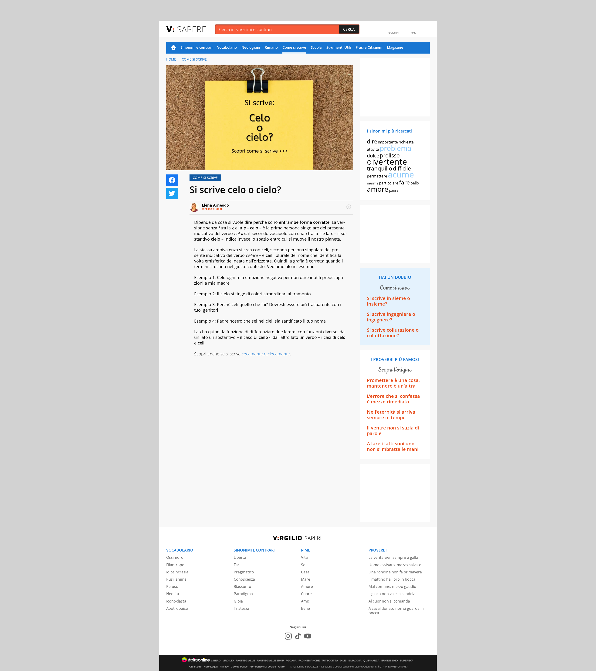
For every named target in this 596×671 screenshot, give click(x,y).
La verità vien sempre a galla (393, 557)
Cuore (306, 593)
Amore (307, 586)
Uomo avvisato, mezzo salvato (395, 564)
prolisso (390, 155)
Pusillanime (176, 579)
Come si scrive (294, 47)
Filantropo (175, 564)
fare (404, 182)
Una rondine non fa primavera (395, 572)
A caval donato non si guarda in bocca (396, 610)
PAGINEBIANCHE (309, 660)
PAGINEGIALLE (245, 660)
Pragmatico (244, 572)
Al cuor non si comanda (389, 601)
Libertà (240, 557)
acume (401, 174)
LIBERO (216, 660)
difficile (402, 168)
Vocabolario (227, 47)
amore (377, 189)
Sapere (191, 29)
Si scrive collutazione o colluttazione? (393, 333)
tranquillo (379, 168)
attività (373, 149)
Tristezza (241, 608)
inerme (372, 183)
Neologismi (250, 47)
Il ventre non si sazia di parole (393, 430)
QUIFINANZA (371, 660)
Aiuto (281, 666)
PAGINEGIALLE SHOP (270, 660)
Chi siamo (195, 666)
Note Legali (211, 666)
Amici (306, 601)
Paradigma (243, 593)
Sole (304, 564)
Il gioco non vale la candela (392, 593)
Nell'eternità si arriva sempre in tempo (391, 415)
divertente (387, 161)
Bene (305, 608)
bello (414, 183)
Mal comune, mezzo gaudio (392, 586)
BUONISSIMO (389, 660)
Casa (305, 572)
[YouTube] (308, 636)
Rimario (271, 47)
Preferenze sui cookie (263, 666)
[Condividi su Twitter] (172, 193)
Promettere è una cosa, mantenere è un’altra (393, 383)
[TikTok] (298, 636)
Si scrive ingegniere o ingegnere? (391, 317)
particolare (388, 183)
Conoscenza (244, 579)
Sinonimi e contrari (197, 47)
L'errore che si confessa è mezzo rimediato (393, 399)
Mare (305, 579)
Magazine (395, 47)
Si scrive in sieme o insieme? (388, 301)
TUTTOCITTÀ (330, 660)
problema (395, 148)
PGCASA (291, 660)
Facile (239, 564)
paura (393, 190)
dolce (373, 155)
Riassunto (242, 586)
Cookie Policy (239, 666)
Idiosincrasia (177, 572)
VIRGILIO (228, 660)
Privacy (224, 666)
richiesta (406, 142)
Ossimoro (174, 557)
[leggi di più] (349, 207)
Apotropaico (177, 608)
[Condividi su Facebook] (172, 180)
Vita (304, 557)
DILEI (343, 660)
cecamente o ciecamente (266, 354)
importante (388, 142)
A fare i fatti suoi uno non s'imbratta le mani (393, 446)
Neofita (172, 593)
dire (372, 141)
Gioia (238, 601)
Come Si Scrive (194, 59)
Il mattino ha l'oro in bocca (392, 579)
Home (173, 48)
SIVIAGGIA (355, 660)
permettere (377, 176)
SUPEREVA (406, 660)
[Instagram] (288, 636)
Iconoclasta (176, 601)
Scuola (316, 47)
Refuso (172, 586)
